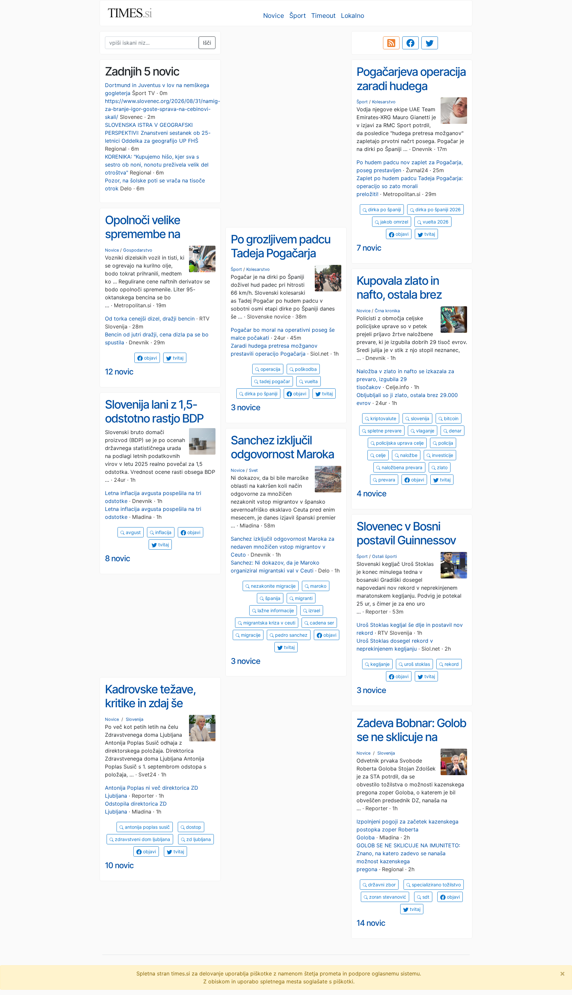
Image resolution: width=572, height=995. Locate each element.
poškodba (305, 369)
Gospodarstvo (137, 250)
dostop (193, 827)
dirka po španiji (384, 209)
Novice (273, 16)
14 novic (371, 923)
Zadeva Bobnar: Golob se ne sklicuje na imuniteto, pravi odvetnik (411, 744)
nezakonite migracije (273, 586)
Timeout (323, 16)
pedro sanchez (291, 635)
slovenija (419, 418)
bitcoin (450, 418)
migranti (303, 598)
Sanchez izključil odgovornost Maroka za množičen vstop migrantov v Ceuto (282, 461)
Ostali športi (384, 556)
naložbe (408, 455)
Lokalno (352, 16)
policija (445, 443)
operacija (269, 369)
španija (272, 598)
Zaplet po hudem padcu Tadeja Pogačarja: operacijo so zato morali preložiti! (410, 186)
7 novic (369, 248)
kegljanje (379, 664)
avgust (132, 532)
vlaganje (424, 430)
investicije (442, 455)
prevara (386, 479)
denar (454, 430)
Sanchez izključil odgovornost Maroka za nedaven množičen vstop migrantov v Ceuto (282, 546)
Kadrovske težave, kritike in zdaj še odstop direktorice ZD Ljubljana (158, 710)
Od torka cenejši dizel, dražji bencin (150, 318)
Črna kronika (387, 310)
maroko (317, 586)
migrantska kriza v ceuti (268, 622)
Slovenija (134, 719)
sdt (425, 897)
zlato (442, 467)
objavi (401, 234)
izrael (313, 610)
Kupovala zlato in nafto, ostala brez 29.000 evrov (399, 295)
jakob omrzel (393, 221)
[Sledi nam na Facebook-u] (410, 43)
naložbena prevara (401, 467)
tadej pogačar (274, 381)
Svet (253, 470)
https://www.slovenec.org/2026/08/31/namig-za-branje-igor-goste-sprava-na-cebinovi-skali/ (162, 109)
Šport (297, 16)
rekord (451, 664)
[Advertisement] (286, 77)
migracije (250, 635)
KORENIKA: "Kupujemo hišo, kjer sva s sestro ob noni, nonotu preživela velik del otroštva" (157, 164)
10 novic (119, 865)
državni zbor (381, 884)
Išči (207, 42)
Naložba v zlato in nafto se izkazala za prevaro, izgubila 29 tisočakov (405, 379)
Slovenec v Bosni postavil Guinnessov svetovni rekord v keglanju (406, 547)
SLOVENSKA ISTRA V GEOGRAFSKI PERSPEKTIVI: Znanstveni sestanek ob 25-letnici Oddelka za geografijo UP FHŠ (158, 133)
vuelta (310, 381)
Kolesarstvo (384, 101)
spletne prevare (384, 430)
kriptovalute (382, 418)
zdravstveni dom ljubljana (142, 839)
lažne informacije (275, 610)
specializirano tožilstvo (435, 884)
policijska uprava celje (399, 443)
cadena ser (321, 622)
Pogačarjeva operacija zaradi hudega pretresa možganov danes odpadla (411, 93)
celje (380, 455)
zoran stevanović (387, 897)
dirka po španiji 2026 (437, 209)
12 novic (119, 371)
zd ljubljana (198, 839)
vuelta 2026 (435, 221)
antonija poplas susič (146, 827)
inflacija (162, 532)
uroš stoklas (416, 664)
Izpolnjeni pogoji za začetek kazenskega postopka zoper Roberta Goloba (407, 829)
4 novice (371, 493)
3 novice (245, 407)
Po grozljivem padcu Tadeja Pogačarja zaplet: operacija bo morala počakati (280, 260)
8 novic (117, 558)
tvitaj (429, 234)
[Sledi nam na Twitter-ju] (429, 43)
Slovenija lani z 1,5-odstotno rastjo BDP (154, 411)
